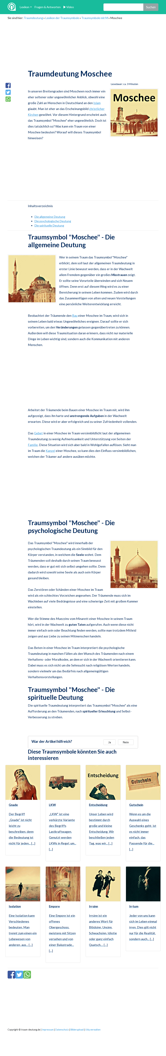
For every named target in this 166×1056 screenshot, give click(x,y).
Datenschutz (62, 1029)
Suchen (151, 7)
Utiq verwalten (93, 1029)
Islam (97, 103)
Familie (33, 445)
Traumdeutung (33, 18)
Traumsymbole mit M (94, 18)
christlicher (97, 109)
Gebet (38, 433)
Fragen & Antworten (47, 7)
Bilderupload (77, 1029)
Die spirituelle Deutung (49, 225)
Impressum (47, 1029)
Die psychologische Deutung (52, 221)
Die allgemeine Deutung (49, 216)
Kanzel (50, 451)
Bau (74, 315)
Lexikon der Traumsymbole (62, 18)
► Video (68, 7)
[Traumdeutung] (12, 7)
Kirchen (33, 114)
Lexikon (24, 7)
